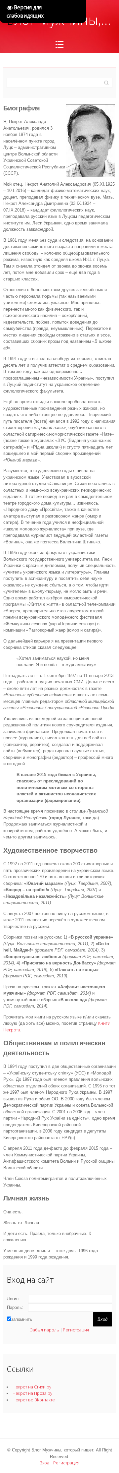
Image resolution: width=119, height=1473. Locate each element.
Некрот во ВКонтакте (34, 1400)
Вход (44, 1463)
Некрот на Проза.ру (32, 1393)
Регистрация (76, 1330)
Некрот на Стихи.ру (32, 1387)
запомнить (21, 1319)
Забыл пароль (44, 1330)
